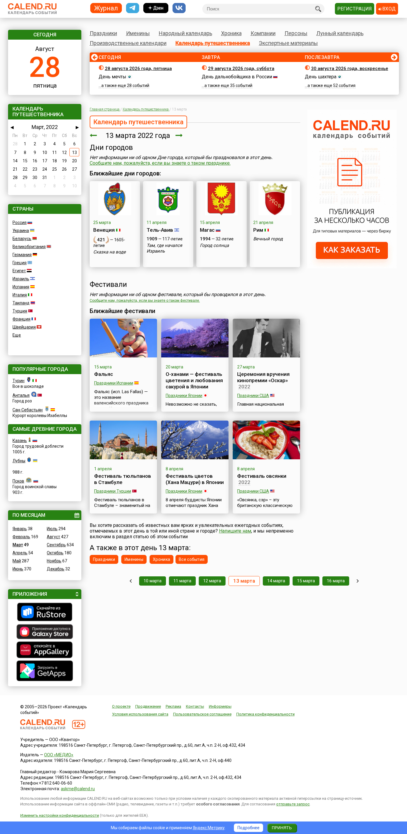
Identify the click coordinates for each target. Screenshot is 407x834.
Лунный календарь (339, 33)
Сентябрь (56, 544)
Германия (22, 254)
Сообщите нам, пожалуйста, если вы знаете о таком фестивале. (145, 300)
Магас (207, 230)
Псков (18, 481)
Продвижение (148, 706)
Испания (21, 286)
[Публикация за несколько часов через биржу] (352, 266)
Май (17, 560)
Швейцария (24, 327)
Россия (20, 222)
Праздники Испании (113, 383)
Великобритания (29, 246)
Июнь (18, 569)
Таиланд (21, 303)
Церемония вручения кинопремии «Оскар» (263, 377)
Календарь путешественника (212, 43)
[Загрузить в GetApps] (44, 671)
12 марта (212, 581)
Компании (263, 33)
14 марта (276, 581)
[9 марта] (130, 581)
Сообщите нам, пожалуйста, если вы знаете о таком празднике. (160, 163)
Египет (19, 270)
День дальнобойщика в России (237, 77)
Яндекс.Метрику (209, 827)
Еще (17, 335)
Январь (20, 528)
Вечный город (268, 239)
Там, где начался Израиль (164, 248)
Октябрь (55, 552)
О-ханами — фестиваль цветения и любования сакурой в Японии (194, 380)
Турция (20, 311)
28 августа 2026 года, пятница (138, 68)
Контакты (195, 706)
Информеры (220, 706)
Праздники (103, 33)
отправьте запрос (293, 804)
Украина (21, 230)
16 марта (336, 581)
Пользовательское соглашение (202, 714)
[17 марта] (357, 581)
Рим (258, 230)
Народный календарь (185, 33)
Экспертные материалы (288, 43)
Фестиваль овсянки (261, 476)
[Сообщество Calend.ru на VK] (179, 8)
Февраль (21, 536)
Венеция (104, 230)
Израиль (21, 278)
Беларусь (22, 238)
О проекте (121, 706)
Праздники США (253, 395)
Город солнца (214, 245)
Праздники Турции (112, 491)
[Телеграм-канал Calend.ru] (132, 8)
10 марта (152, 581)
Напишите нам (235, 531)
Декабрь (55, 569)
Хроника (231, 33)
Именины (138, 33)
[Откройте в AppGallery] (44, 650)
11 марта (182, 581)
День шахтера (320, 77)
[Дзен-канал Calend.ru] (155, 8)
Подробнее (248, 827)
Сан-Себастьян (28, 409)
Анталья (21, 395)
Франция (21, 319)
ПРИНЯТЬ (282, 827)
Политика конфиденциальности (265, 714)
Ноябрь (54, 560)
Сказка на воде (109, 252)
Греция (20, 262)
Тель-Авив (160, 230)
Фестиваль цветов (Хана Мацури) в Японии (195, 479)
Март (18, 544)
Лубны (19, 460)
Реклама (173, 706)
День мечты (112, 77)
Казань (20, 440)
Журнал (106, 8)
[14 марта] (179, 135)
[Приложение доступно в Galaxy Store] (44, 632)
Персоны (296, 33)
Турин (18, 380)
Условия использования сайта (140, 714)
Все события (191, 559)
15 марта (306, 581)
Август (53, 536)
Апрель (20, 552)
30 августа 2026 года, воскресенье (349, 68)
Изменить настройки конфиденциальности (59, 815)
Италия (20, 294)
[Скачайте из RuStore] (44, 612)
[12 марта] (93, 135)
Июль (52, 528)
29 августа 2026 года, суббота (241, 68)
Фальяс (103, 374)
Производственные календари (128, 43)
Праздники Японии (184, 395)
